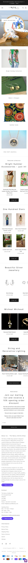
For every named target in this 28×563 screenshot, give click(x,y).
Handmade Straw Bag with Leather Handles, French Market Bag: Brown (9, 191)
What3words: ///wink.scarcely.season (10, 515)
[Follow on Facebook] (2, 544)
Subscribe (14, 427)
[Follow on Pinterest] (10, 544)
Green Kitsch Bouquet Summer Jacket (7, 229)
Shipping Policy (5, 531)
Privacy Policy (4, 526)
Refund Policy (4, 529)
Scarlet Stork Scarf (7, 249)
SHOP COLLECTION (9, 20)
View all (14, 200)
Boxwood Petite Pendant (10, 332)
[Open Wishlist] (25, 560)
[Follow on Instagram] (6, 544)
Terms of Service (5, 534)
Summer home (14, 125)
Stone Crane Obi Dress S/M (20, 250)
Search (3, 536)
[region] (14, 28)
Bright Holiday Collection (14, 71)
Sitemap (3, 539)
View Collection (14, 383)
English (21, 548)
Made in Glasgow (14, 98)
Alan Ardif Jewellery (10, 151)
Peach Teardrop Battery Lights (9, 373)
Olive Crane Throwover (20, 228)
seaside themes (9, 24)
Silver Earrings (9, 293)
